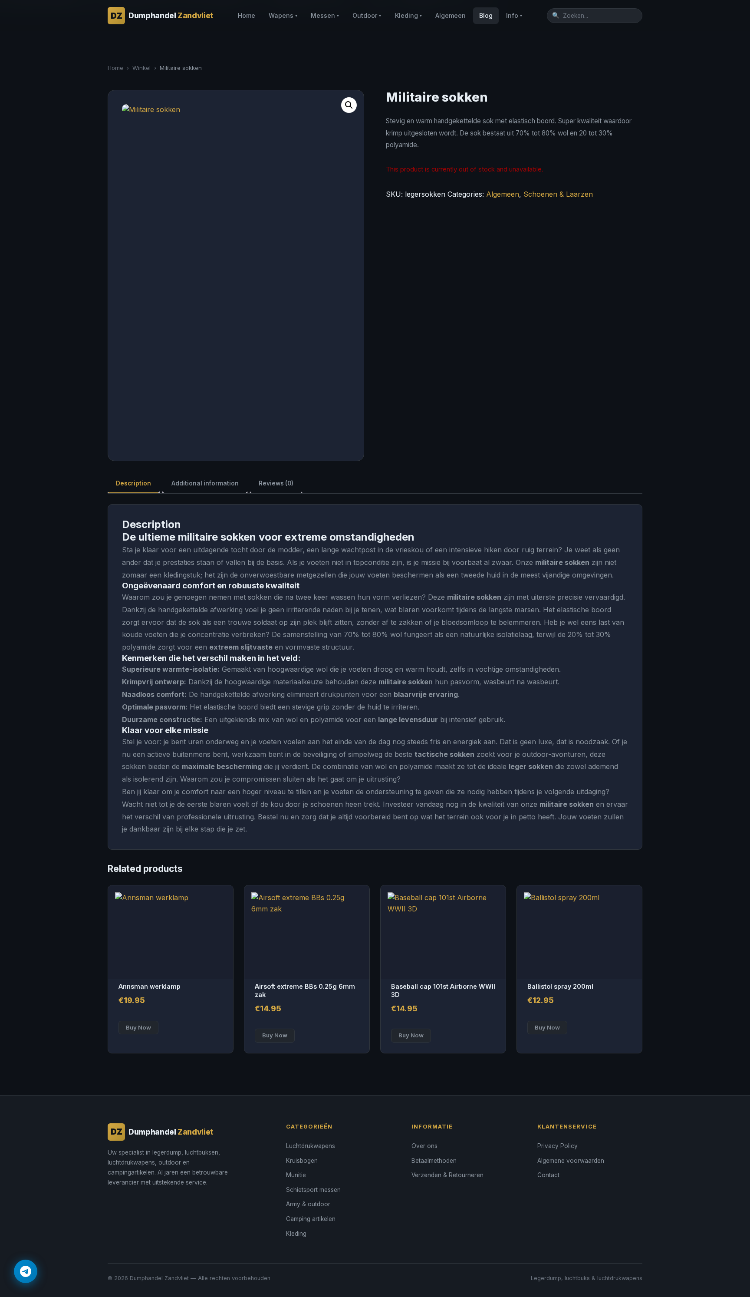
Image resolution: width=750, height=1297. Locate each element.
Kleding (408, 15)
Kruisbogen (302, 1160)
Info (514, 15)
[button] (349, 105)
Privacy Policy (557, 1145)
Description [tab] (133, 483)
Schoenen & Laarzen (558, 194)
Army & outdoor (308, 1204)
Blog (486, 15)
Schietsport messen (313, 1189)
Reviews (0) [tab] (276, 483)
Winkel (141, 67)
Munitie (296, 1175)
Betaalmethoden (434, 1160)
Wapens (283, 15)
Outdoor (366, 15)
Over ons (424, 1145)
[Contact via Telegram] (25, 1271)
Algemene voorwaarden (570, 1160)
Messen (325, 15)
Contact (548, 1175)
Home (246, 15)
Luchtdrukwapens (310, 1145)
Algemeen (450, 15)
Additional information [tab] (205, 483)
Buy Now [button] (138, 1027)
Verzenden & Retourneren (447, 1175)
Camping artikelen (311, 1218)
